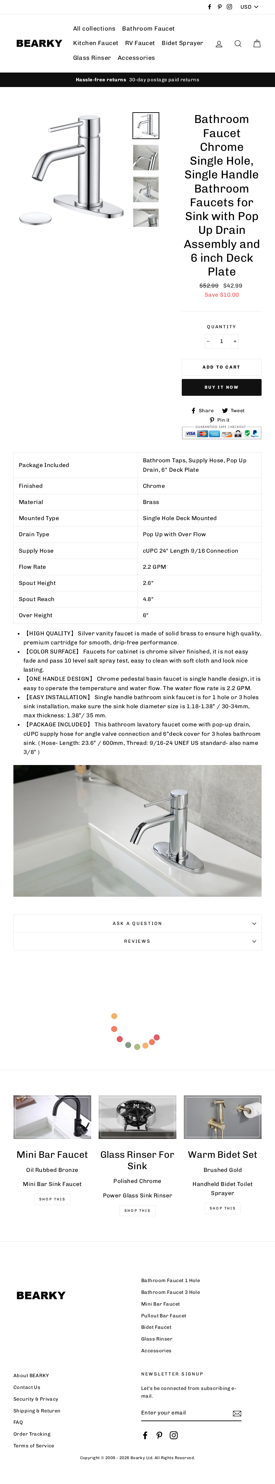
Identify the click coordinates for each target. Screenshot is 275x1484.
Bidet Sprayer (183, 43)
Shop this (223, 1208)
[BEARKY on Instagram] (174, 1435)
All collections (94, 28)
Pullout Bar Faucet (163, 1316)
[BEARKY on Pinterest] (159, 1435)
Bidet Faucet (156, 1327)
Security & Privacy (36, 1399)
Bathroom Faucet (148, 28)
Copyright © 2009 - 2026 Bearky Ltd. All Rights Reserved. (137, 1457)
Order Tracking (31, 1434)
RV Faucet (140, 43)
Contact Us (26, 1387)
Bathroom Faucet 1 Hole (170, 1280)
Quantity (221, 326)
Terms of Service (33, 1446)
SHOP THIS (137, 1211)
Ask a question (137, 923)
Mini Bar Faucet (160, 1304)
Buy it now (222, 387)
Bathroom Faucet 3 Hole (170, 1292)
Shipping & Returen (37, 1411)
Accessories (136, 57)
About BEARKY (31, 1375)
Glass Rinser (92, 57)
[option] (137, 80)
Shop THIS (52, 1199)
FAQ (18, 1422)
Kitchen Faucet (96, 43)
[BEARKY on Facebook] (145, 1435)
